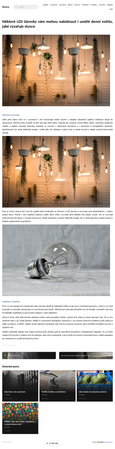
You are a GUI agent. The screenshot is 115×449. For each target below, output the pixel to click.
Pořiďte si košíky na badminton (57, 386)
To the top (53, 443)
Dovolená (62, 5)
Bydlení (45, 5)
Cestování (53, 5)
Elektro (70, 5)
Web (111, 9)
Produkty (93, 5)
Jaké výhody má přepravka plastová (95, 386)
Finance (77, 5)
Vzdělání (110, 5)
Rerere (5, 7)
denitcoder (109, 442)
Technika (102, 5)
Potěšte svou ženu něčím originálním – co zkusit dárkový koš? (20, 418)
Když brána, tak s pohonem (20, 386)
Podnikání (85, 5)
